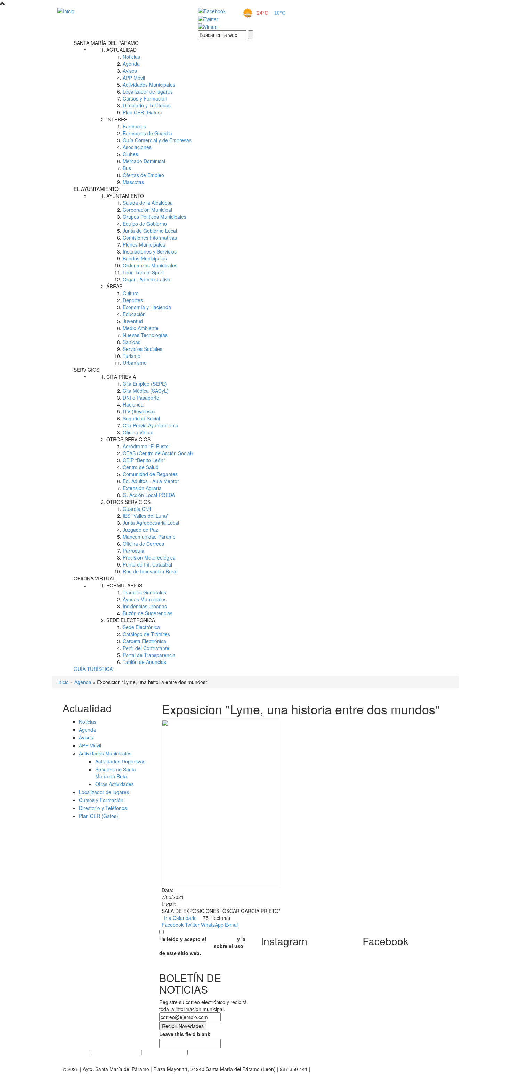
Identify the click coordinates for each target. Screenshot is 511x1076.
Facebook (173, 924)
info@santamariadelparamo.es (346, 1069)
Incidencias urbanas (145, 606)
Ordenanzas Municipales (150, 265)
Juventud (133, 321)
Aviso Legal (75, 1051)
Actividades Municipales (149, 84)
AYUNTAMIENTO (125, 195)
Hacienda (133, 404)
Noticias (131, 56)
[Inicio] (120, 11)
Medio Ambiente (141, 327)
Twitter (192, 924)
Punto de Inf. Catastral (147, 564)
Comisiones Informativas (150, 237)
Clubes (130, 154)
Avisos (130, 70)
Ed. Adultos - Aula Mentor (151, 480)
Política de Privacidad (115, 1051)
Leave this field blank (184, 1033)
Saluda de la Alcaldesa (148, 202)
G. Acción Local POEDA (149, 494)
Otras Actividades (114, 783)
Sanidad (132, 341)
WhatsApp (212, 924)
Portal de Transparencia (149, 654)
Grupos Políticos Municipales (154, 216)
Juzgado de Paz (140, 529)
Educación (134, 314)
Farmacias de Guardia (147, 133)
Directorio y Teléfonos (147, 105)
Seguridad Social (141, 418)
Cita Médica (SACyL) (146, 390)
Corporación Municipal (147, 209)
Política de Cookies (165, 1051)
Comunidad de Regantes (150, 474)
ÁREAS (114, 286)
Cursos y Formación (145, 98)
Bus (127, 167)
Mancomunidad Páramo (149, 536)
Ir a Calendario (180, 917)
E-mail (232, 924)
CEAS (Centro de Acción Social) (158, 453)
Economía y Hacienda (147, 307)
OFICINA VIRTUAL (94, 578)
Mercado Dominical (144, 161)
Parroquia (133, 550)
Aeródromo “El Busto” (146, 446)
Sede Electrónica (141, 627)
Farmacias (134, 126)
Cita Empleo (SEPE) (145, 383)
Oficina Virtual (138, 432)
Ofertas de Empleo (143, 174)
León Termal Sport (143, 272)
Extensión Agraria (142, 487)
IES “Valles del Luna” (146, 515)
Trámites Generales (144, 592)
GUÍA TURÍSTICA (93, 668)
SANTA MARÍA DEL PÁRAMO (106, 42)
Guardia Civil (137, 508)
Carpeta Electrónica (144, 640)
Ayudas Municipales (145, 599)
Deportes (133, 300)
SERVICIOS (86, 369)
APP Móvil (134, 77)
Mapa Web (202, 1051)
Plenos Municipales (144, 244)
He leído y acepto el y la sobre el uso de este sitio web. (202, 946)
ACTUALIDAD (121, 49)
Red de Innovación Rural (150, 571)
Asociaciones (137, 147)
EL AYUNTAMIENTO (96, 188)
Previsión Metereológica (149, 557)
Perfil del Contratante (146, 647)
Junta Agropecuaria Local (151, 522)
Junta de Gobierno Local (150, 230)
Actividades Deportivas (120, 761)
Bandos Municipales (145, 258)
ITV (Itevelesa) (139, 411)
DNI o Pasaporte (141, 397)
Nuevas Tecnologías (145, 334)
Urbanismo (135, 362)
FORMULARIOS (124, 585)
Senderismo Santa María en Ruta (115, 773)
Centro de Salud (141, 467)
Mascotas (133, 181)
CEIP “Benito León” (144, 460)
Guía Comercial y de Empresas (157, 140)
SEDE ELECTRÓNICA (130, 620)
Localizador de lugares (148, 91)
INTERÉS (116, 119)
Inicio (63, 681)
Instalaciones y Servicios (150, 251)
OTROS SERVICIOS (128, 439)
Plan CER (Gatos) (142, 112)
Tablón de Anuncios (144, 661)
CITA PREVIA (121, 376)
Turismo (131, 355)
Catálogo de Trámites (146, 634)
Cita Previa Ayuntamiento (150, 425)
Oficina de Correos (143, 543)
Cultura (131, 293)
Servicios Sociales (142, 348)
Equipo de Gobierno (145, 223)
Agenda (131, 63)
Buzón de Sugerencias (147, 613)
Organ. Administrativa (146, 279)
